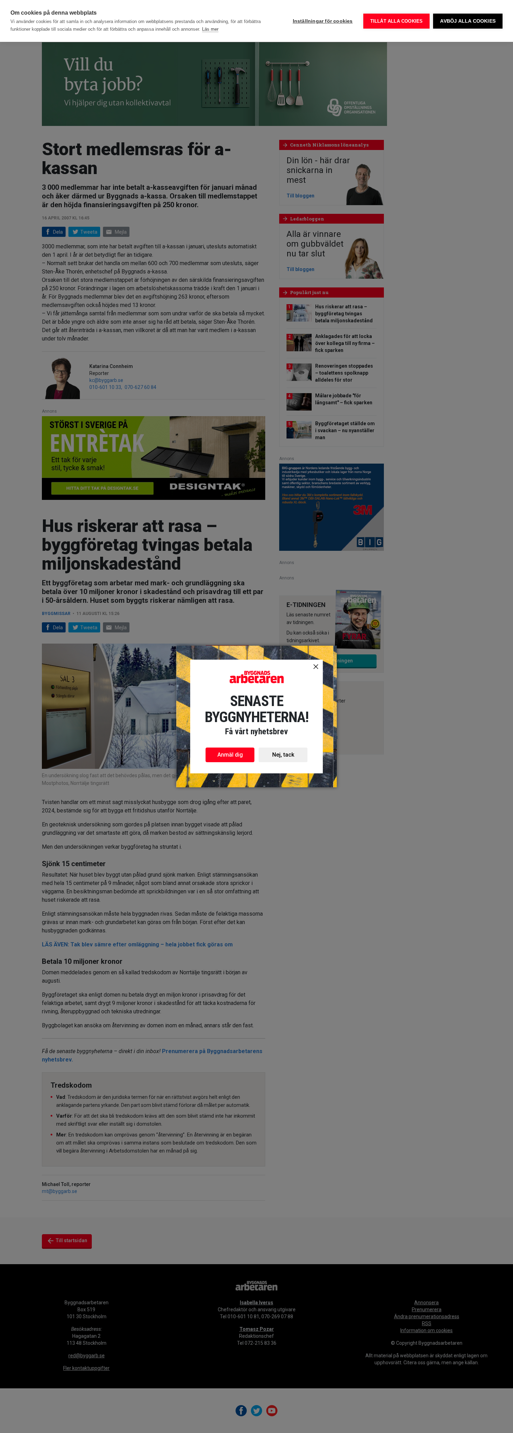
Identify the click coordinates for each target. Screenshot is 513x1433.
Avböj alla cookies (468, 21)
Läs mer (210, 29)
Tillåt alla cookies (396, 21)
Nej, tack (283, 754)
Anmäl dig (230, 754)
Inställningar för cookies (323, 21)
